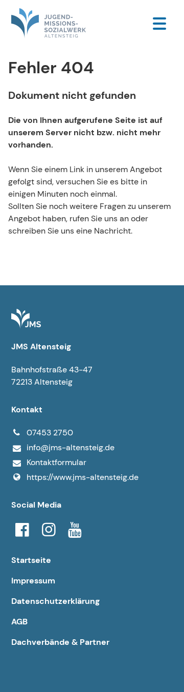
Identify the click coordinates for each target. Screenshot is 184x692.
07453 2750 (50, 432)
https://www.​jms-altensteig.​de (83, 477)
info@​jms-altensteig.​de (70, 447)
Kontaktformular (56, 462)
